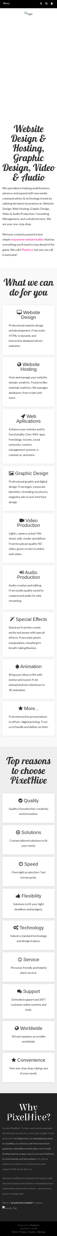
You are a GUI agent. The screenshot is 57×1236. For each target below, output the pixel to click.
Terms (15, 1232)
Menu (6, 3)
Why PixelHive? (28, 1112)
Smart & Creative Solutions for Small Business (28, 66)
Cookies (32, 1232)
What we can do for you (28, 287)
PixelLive (27, 249)
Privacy (22, 1232)
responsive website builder (27, 239)
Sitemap (41, 1232)
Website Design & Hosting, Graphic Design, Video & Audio (28, 153)
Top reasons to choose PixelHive (28, 770)
